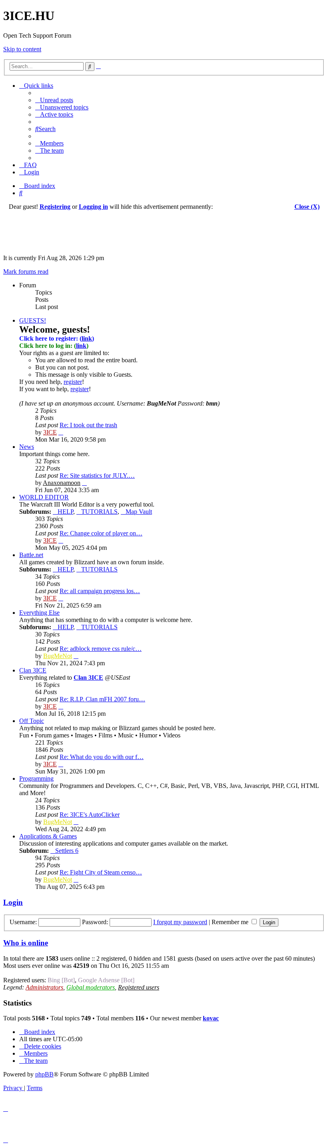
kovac (211, 1018)
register (73, 381)
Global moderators (90, 987)
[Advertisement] (164, 228)
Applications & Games (48, 836)
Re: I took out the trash (88, 425)
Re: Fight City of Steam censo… (101, 872)
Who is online (25, 943)
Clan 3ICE (32, 670)
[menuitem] (54, 100)
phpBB (44, 1074)
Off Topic (31, 720)
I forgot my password (180, 922)
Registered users (138, 987)
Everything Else (39, 612)
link (87, 338)
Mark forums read (25, 271)
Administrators (44, 987)
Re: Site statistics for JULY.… (97, 475)
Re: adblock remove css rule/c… (101, 648)
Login (13, 902)
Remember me (231, 922)
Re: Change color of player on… (101, 533)
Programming (36, 778)
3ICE (50, 432)
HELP (65, 511)
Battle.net (31, 554)
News (26, 446)
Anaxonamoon (61, 482)
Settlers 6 (66, 850)
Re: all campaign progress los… (100, 591)
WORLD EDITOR (44, 497)
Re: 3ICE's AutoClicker (90, 814)
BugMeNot (57, 655)
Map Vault (139, 511)
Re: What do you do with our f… (102, 756)
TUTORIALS (99, 511)
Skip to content (22, 49)
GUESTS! (32, 320)
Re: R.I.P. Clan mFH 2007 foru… (102, 699)
